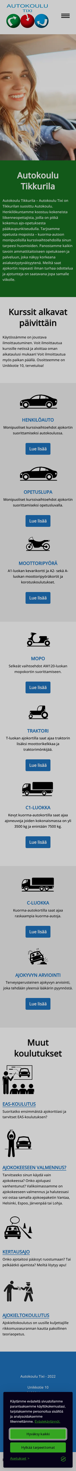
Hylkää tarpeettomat (38, 1447)
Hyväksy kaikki (38, 1434)
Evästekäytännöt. (47, 1421)
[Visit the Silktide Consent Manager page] (63, 1458)
